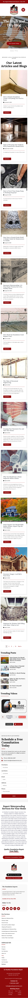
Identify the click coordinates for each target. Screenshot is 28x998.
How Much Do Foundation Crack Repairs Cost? (13, 335)
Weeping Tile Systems (6, 927)
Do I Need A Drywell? (16, 685)
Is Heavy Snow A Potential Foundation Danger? (17, 666)
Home (12, 50)
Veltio (20, 978)
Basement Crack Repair (7, 935)
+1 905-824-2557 (14, 983)
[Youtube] (11, 908)
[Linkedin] (18, 908)
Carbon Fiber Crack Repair (7, 937)
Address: (3, 782)
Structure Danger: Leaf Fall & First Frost (12, 575)
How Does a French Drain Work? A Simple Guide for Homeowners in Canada (13, 239)
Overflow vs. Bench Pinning (17, 673)
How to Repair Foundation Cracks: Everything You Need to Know (13, 98)
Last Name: (4, 770)
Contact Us (4, 959)
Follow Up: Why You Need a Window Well (17, 679)
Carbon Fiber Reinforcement (8, 933)
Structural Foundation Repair (8, 924)
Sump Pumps (5, 922)
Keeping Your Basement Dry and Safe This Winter (13, 429)
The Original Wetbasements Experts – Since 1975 (14, 1)
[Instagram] (14, 908)
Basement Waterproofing (7, 918)
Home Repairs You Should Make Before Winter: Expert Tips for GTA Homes (13, 526)
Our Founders (5, 962)
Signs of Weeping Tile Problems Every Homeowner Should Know (13, 145)
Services (3, 946)
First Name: (4, 764)
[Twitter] (7, 908)
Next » (20, 646)
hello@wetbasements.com (14, 986)
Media (3, 957)
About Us (4, 953)
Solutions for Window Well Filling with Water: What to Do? (14, 624)
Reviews (4, 964)
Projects (3, 949)
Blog (3, 955)
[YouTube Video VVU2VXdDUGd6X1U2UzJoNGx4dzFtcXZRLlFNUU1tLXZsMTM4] (14, 706)
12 (15, 646)
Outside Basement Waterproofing (9, 931)
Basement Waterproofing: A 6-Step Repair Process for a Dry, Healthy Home (13, 286)
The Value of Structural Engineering (10, 382)
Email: (3, 776)
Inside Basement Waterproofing (9, 929)
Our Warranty (5, 951)
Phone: (3, 788)
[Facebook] (3, 908)
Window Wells (5, 920)
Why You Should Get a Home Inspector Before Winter (12, 477)
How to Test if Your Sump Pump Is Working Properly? (13, 191)
